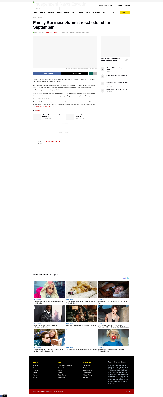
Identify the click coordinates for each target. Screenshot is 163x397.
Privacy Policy (87, 375)
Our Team (86, 368)
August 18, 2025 (64, 32)
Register (127, 5)
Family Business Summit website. (44, 106)
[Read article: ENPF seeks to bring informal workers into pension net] (37, 116)
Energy (35, 370)
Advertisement (87, 370)
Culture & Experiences (65, 365)
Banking (36, 365)
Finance (35, 372)
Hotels (60, 372)
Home (34, 17)
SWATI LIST (125, 12)
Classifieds (96, 13)
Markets (35, 375)
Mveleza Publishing (58, 391)
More (103, 13)
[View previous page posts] (63, 124)
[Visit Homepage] (60, 4)
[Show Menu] (34, 10)
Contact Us (86, 365)
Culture (66, 13)
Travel (74, 13)
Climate (88, 13)
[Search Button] (58, 8)
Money (35, 377)
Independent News (41, 391)
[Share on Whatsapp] (91, 73)
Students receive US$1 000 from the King (116, 89)
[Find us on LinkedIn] (110, 12)
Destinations (62, 368)
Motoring (59, 13)
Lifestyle (51, 13)
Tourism (60, 370)
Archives (86, 377)
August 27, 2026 (47, 118)
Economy (36, 368)
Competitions (87, 372)
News (35, 13)
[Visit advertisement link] (81, 1)
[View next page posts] (66, 124)
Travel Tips (61, 377)
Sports (81, 13)
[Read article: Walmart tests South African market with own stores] (115, 46)
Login (120, 5)
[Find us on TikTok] (116, 12)
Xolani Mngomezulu (51, 32)
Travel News (62, 375)
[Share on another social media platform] (95, 73)
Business (42, 13)
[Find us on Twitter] (113, 12)
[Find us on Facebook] (108, 12)
